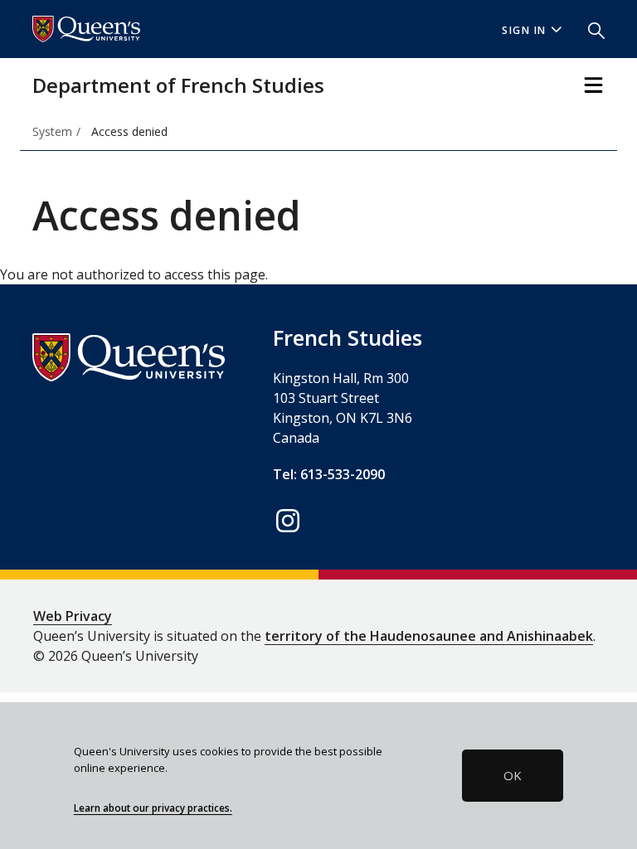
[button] (590, 29)
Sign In (524, 30)
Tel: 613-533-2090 (329, 474)
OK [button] (512, 775)
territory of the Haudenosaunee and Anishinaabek (429, 636)
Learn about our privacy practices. (153, 807)
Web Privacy (72, 616)
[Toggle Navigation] (593, 84)
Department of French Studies (178, 85)
